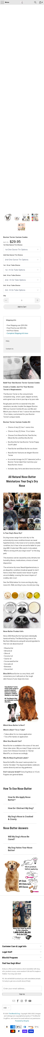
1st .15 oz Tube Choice (11, 265)
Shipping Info (11, 320)
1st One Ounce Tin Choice (12, 245)
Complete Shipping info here (17, 333)
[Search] (35, 2)
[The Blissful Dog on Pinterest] (26, 1001)
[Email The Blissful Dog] (13, 1001)
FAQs (7, 341)
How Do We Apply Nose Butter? (19, 798)
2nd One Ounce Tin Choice (13, 255)
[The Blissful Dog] (22, 2)
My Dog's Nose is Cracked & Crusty (20, 817)
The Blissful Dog (14, 1013)
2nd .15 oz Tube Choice (11, 275)
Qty (4, 295)
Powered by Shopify (22, 1021)
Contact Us (9, 349)
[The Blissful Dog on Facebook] (18, 1001)
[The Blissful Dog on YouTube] (30, 1001)
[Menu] (1, 2)
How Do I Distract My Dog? (21, 808)
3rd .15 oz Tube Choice (11, 285)
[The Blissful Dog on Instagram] (22, 1001)
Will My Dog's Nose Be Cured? (18, 837)
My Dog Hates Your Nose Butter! (20, 848)
